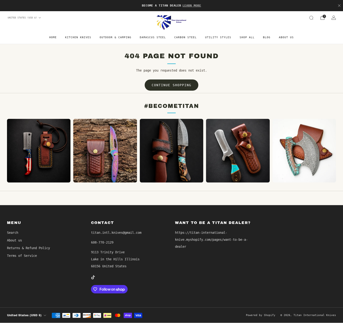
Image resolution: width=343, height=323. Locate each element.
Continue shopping (171, 85)
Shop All (247, 37)
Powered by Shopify (260, 315)
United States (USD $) (22, 18)
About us (286, 37)
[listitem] (171, 5)
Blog (266, 37)
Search (12, 232)
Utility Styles (218, 37)
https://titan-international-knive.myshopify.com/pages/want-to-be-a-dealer (211, 239)
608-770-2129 (102, 242)
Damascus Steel (153, 37)
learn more (191, 5)
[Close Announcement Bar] (339, 5)
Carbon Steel (185, 37)
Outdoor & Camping (115, 37)
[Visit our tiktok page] (93, 277)
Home (53, 37)
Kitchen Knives (78, 37)
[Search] (311, 17)
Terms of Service (22, 256)
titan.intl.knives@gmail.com (116, 232)
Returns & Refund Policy (28, 248)
